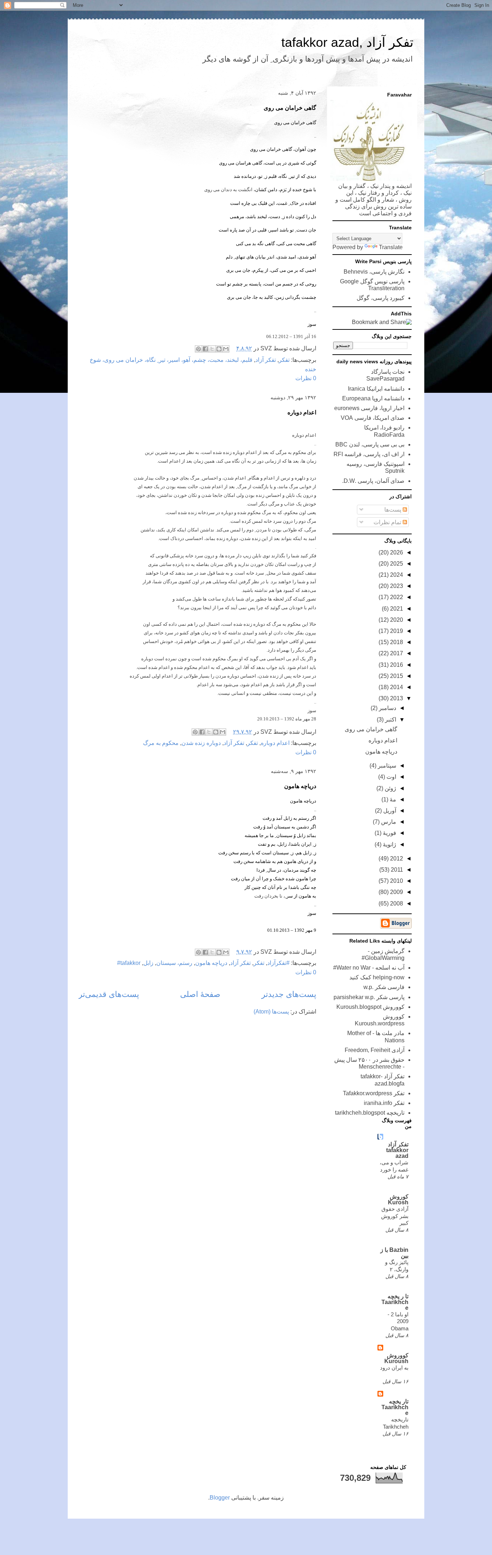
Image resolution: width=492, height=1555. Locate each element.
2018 (396, 642)
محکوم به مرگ (161, 743)
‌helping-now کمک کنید (376, 977)
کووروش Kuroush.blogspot (370, 1007)
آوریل (389, 811)
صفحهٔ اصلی (200, 994)
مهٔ (392, 799)
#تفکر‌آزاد (278, 963)
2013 (396, 698)
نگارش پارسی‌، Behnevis (374, 272)
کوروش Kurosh (398, 1199)
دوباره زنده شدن (201, 743)
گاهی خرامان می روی (290, 108)
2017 (396, 653)
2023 (396, 586)
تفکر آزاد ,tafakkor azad (347, 42)
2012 (396, 858)
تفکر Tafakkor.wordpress (373, 1093)
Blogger (220, 1498)
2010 (396, 881)
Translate (391, 247)
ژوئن (389, 788)
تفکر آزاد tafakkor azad (397, 1150)
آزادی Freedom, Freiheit (374, 1050)
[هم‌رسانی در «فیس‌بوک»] (205, 348)
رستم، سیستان (174, 963)
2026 (396, 552)
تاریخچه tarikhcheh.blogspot (369, 1113)
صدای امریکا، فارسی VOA (372, 418)
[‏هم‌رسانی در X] (212, 348)
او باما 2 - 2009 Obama (398, 1321)
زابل (148, 963)
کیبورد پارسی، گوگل (380, 298)
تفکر (284, 360)
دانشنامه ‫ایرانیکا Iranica (376, 389)
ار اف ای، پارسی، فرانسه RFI (369, 454)
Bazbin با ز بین (394, 1253)
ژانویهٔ (388, 844)
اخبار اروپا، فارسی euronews (369, 408)
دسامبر (386, 708)
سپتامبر (386, 766)
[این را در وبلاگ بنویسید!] (219, 348)
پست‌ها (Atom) (271, 1011)
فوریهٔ (388, 833)
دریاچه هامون (300, 786)
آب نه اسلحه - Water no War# (368, 968)
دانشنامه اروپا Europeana (373, 398)
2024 (396, 575)
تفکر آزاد (265, 360)
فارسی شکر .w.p (383, 987)
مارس (388, 822)
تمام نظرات (388, 522)
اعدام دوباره (301, 412)
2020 (396, 620)
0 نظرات (305, 378)
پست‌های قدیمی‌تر (109, 994)
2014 (396, 687)
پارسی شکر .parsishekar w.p (369, 997)
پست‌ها (393, 510)
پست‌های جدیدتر (288, 994)
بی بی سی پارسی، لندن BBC (369, 444)
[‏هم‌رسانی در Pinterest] (198, 348)
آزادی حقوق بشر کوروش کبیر (394, 1216)
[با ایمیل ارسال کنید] (225, 348)
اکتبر (390, 719)
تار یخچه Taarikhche (394, 1407)
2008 (396, 903)
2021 (396, 609)
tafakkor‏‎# (128, 963)
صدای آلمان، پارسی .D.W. (373, 481)
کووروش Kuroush (396, 1358)
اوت (390, 777)
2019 (396, 631)
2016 (396, 665)
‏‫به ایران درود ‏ (394, 1368)
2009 (396, 892)
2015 (396, 676)
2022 (396, 597)
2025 (396, 564)
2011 (396, 870)
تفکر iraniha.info (384, 1103)
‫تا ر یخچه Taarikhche (394, 1302)
